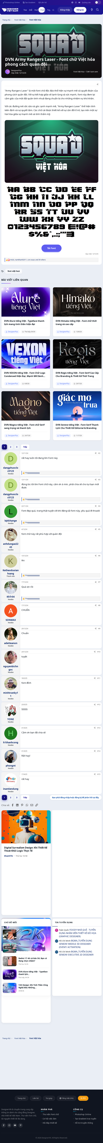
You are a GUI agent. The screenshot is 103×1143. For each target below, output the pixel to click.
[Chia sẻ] (97, 84)
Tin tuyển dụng (64, 922)
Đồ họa (8, 947)
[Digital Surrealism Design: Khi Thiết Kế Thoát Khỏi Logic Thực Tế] (26, 826)
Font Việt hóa (78, 72)
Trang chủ (21, 1098)
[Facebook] (3, 1125)
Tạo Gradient (30, 2)
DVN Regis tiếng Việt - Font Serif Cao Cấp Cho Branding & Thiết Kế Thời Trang (77, 374)
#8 (99, 605)
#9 (99, 628)
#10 (98, 652)
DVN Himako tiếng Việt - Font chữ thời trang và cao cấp (76, 322)
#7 (99, 582)
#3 (99, 479)
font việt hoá (14, 271)
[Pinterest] (20, 1125)
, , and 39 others (28, 260)
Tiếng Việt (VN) (67, 1098)
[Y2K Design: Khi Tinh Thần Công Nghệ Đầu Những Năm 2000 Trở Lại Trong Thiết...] (26, 934)
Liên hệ (43, 2)
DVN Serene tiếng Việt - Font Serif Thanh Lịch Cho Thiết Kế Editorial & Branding (77, 426)
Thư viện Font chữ (51, 1114)
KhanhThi (8, 856)
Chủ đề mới (10, 922)
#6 (99, 556)
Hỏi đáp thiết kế (50, 1123)
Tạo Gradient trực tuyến (85, 1118)
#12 (98, 704)
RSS (84, 1098)
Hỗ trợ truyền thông (84, 1123)
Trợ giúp (49, 1098)
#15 (98, 774)
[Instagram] (9, 1125)
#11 (98, 678)
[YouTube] (15, 1125)
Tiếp (25, 447)
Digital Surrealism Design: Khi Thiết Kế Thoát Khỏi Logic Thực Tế (25, 849)
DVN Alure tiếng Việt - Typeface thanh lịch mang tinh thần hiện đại (24, 322)
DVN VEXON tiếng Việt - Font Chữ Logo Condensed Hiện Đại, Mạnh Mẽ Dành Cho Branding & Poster (24, 374)
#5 (99, 529)
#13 (98, 728)
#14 (98, 751)
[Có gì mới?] (92, 10)
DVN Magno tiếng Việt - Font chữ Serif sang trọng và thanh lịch (24, 426)
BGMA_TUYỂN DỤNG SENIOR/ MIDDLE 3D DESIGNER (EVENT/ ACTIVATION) (75, 944)
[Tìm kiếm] (97, 10)
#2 (99, 453)
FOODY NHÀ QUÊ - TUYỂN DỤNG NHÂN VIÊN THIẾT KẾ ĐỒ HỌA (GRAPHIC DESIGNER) (77, 933)
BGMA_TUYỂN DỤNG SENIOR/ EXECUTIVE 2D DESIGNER (76, 953)
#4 (99, 506)
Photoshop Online (12, 2)
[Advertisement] (77, 829)
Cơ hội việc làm (49, 1118)
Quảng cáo (86, 2)
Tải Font (51, 248)
